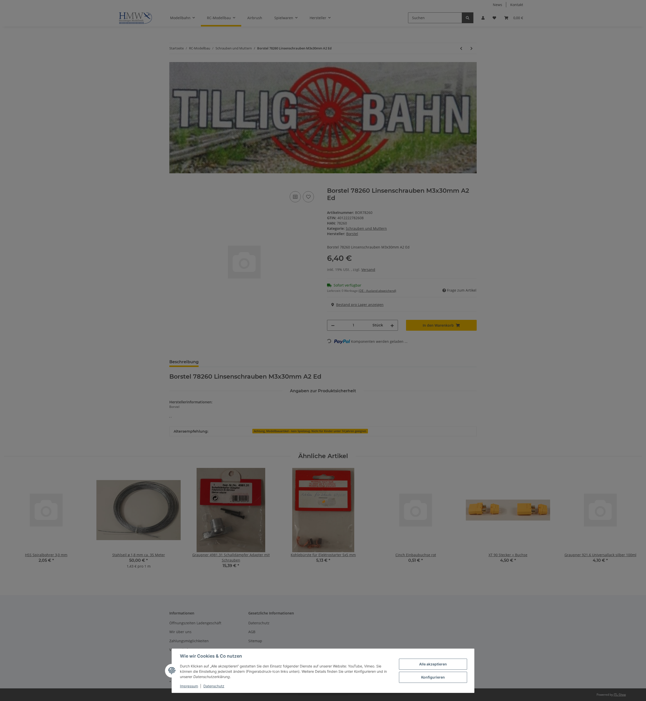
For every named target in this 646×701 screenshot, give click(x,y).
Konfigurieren (433, 677)
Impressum (189, 686)
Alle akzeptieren (433, 664)
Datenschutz (213, 686)
